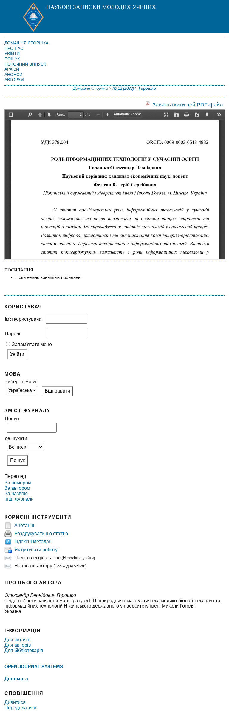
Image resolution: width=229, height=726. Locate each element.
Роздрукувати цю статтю (41, 533)
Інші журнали (19, 498)
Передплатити (20, 707)
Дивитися (15, 702)
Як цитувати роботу (36, 549)
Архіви (11, 69)
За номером (17, 482)
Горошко (147, 88)
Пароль (13, 333)
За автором (17, 488)
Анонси (13, 74)
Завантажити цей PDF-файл (187, 105)
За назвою (16, 493)
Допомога (16, 678)
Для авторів (17, 645)
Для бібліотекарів (23, 650)
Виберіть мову (20, 381)
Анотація (24, 525)
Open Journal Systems (33, 666)
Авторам (14, 79)
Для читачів (17, 639)
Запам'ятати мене (32, 344)
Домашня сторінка (26, 43)
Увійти (12, 53)
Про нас (13, 48)
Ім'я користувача (23, 319)
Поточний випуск (25, 64)
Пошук (12, 58)
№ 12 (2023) (123, 88)
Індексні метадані (33, 541)
